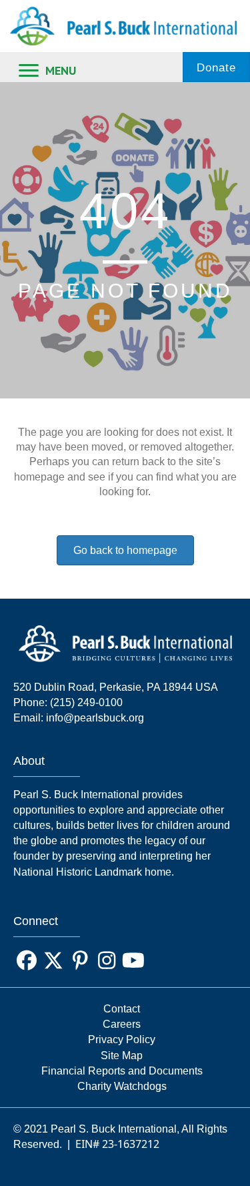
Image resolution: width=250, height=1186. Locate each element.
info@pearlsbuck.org (95, 717)
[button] (26, 960)
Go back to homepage (125, 550)
